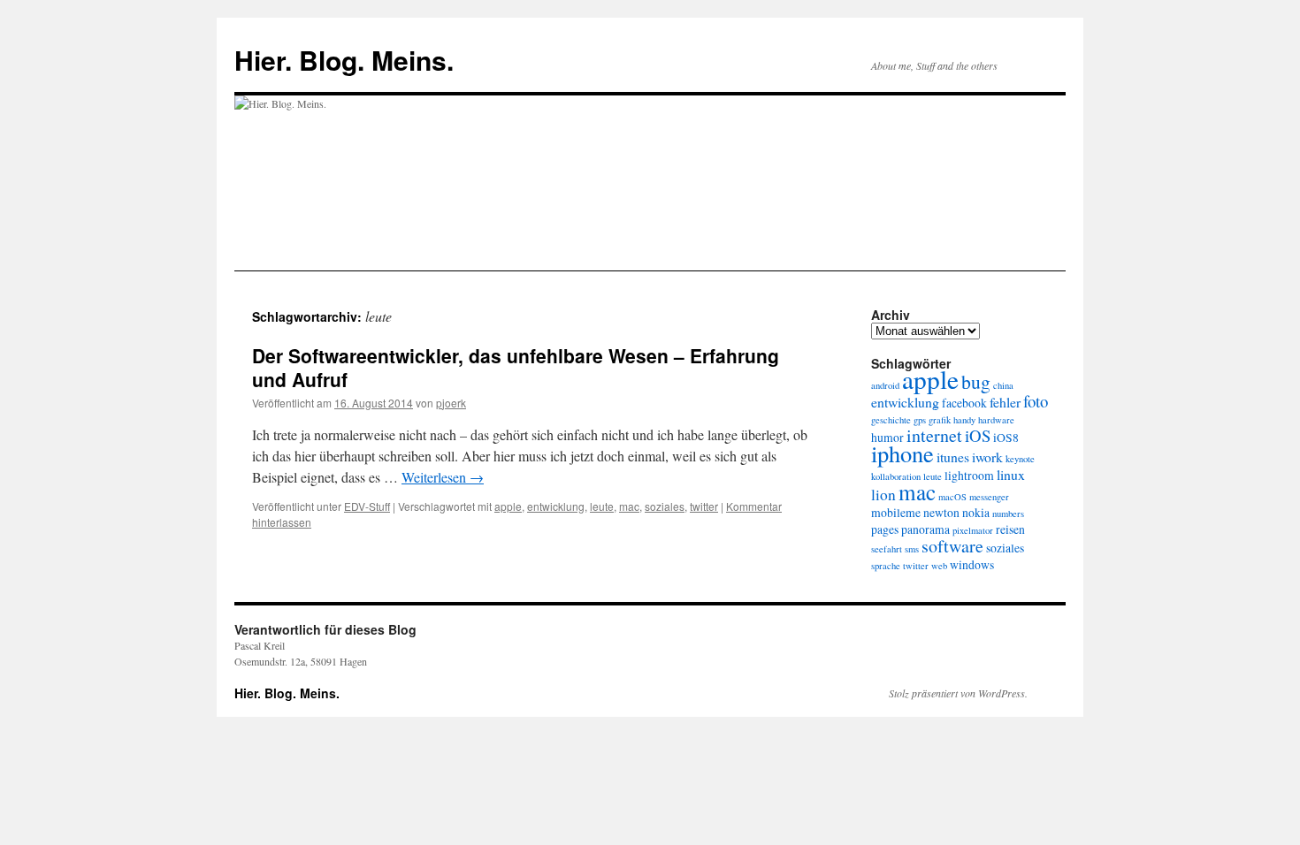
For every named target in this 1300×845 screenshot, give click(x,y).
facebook (964, 403)
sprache (885, 566)
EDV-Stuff (367, 506)
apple (508, 506)
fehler (1005, 401)
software (952, 546)
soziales (664, 506)
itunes (953, 456)
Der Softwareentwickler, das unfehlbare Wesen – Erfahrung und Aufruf (515, 367)
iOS (977, 435)
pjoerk (451, 402)
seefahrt (886, 549)
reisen (1010, 529)
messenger (989, 497)
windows (972, 565)
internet (934, 435)
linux (1011, 474)
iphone (902, 453)
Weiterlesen (442, 477)
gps (920, 420)
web (939, 566)
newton (941, 513)
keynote (1020, 459)
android (885, 385)
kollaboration (896, 476)
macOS (952, 497)
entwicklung (556, 506)
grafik (940, 420)
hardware (996, 420)
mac (629, 506)
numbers (1008, 513)
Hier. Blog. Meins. (344, 60)
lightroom (969, 475)
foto (1035, 401)
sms (912, 549)
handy (964, 420)
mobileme (896, 513)
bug (975, 381)
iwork (987, 456)
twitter (704, 506)
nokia (976, 513)
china (1003, 385)
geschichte (891, 420)
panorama (925, 529)
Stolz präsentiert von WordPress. (958, 693)
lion (883, 494)
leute (602, 506)
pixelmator (972, 530)
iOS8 (1006, 437)
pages (885, 529)
